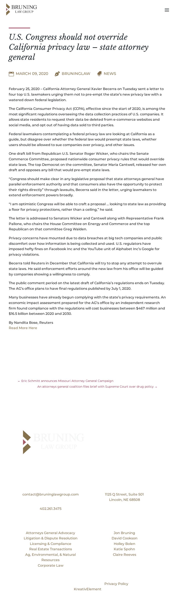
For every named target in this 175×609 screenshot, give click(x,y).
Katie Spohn (124, 549)
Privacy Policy (116, 584)
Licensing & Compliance (50, 544)
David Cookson (124, 538)
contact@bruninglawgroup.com (50, 494)
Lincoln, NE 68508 (124, 500)
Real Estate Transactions (50, 549)
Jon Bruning (124, 533)
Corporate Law (50, 565)
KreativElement (87, 589)
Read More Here (23, 328)
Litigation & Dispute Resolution (50, 538)
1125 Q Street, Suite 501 (124, 494)
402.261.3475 (50, 509)
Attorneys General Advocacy (50, 533)
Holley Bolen (124, 544)
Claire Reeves (124, 555)
